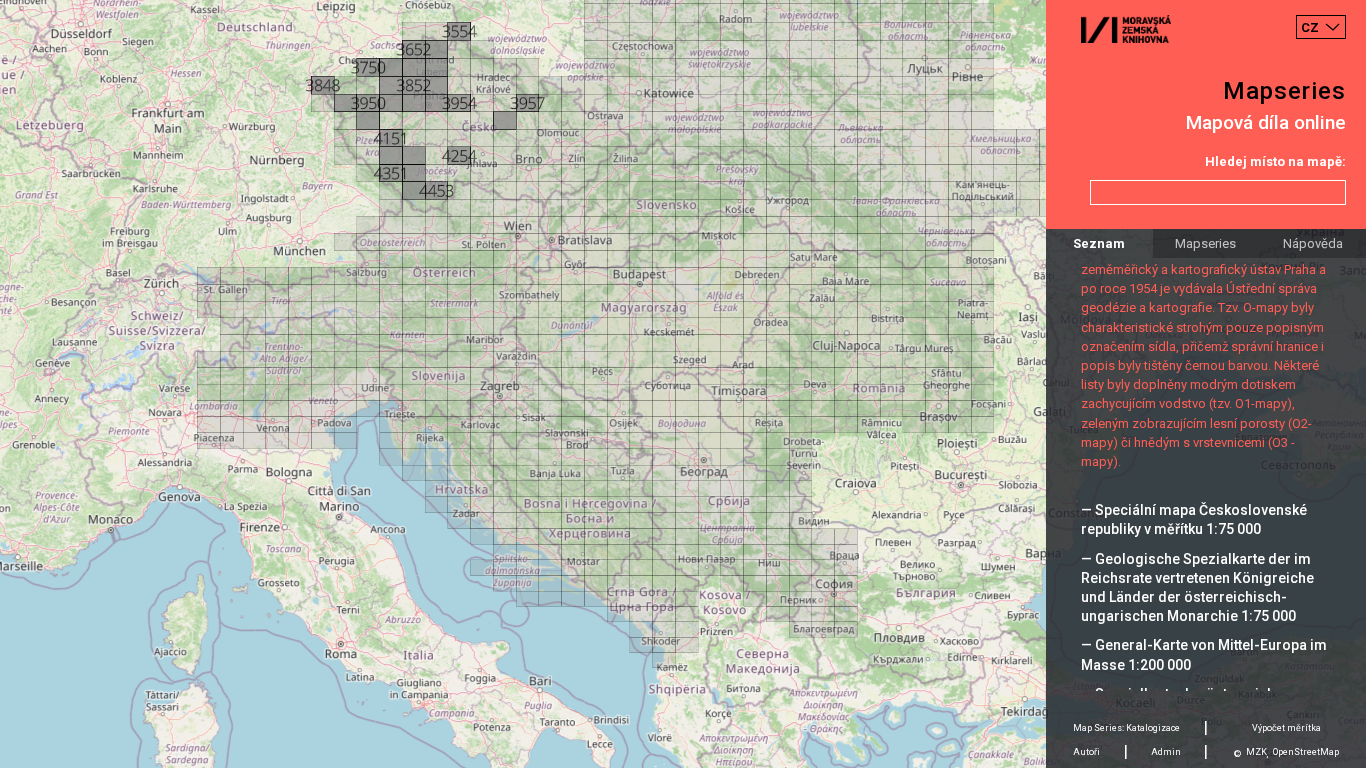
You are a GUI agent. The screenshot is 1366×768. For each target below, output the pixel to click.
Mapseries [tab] (1205, 243)
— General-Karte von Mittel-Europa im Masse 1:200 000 (1204, 654)
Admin (1166, 752)
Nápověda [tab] (1313, 243)
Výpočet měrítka (1286, 728)
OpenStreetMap (1306, 752)
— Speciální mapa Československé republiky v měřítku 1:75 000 (1194, 519)
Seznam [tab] (1099, 243)
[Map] (683, 384)
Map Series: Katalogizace (1126, 728)
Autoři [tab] (1086, 752)
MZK (1256, 752)
